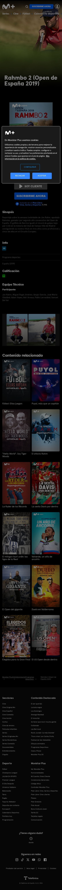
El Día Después (8, 784)
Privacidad (42, 868)
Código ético (36, 784)
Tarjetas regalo (37, 816)
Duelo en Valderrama (43, 609)
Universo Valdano (9, 787)
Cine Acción (7, 718)
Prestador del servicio (14, 868)
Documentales (8, 747)
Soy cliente (33, 186)
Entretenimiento (8, 751)
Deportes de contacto (10, 805)
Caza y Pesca (36, 751)
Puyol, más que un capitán (45, 403)
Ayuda (31, 842)
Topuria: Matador (9, 802)
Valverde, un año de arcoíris (42, 558)
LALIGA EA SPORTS (9, 776)
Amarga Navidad (37, 715)
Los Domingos (36, 711)
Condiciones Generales (40, 780)
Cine (15, 13)
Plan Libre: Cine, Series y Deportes (44, 791)
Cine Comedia (7, 715)
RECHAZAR (20, 176)
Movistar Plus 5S (37, 754)
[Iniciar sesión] (57, 6)
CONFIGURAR (30, 167)
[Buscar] (27, 6)
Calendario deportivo (46, 13)
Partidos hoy (7, 816)
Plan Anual (35, 805)
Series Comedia (8, 744)
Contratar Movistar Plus (40, 787)
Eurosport (6, 809)
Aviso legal (30, 868)
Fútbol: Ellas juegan (12, 403)
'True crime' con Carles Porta (42, 736)
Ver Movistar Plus (37, 769)
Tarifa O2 (34, 813)
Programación (7, 820)
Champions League (9, 773)
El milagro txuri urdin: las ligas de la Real (15, 558)
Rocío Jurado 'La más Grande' (43, 733)
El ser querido (36, 704)
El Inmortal (35, 718)
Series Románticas (9, 740)
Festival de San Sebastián (41, 740)
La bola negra (36, 707)
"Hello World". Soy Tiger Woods (14, 455)
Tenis (4, 794)
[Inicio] (8, 6)
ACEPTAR (42, 176)
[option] (17, 330)
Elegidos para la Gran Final (16, 659)
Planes (33, 798)
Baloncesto (6, 791)
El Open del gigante (12, 609)
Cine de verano (8, 725)
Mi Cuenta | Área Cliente (40, 776)
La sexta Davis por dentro (45, 506)
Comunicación (36, 820)
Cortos (4, 722)
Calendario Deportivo (10, 813)
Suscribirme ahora (41, 6)
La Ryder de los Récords (14, 506)
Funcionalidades (37, 773)
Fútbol (26, 13)
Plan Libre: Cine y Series (40, 794)
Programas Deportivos (39, 747)
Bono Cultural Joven (39, 809)
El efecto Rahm (40, 453)
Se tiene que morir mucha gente (43, 722)
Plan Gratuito (36, 802)
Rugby (4, 798)
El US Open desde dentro (44, 659)
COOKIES (53, 868)
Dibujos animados (38, 744)
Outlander (35, 725)
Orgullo (5, 754)
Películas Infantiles (9, 729)
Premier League (8, 780)
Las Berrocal (36, 729)
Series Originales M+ (10, 736)
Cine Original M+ (8, 707)
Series (5, 13)
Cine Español (7, 711)
